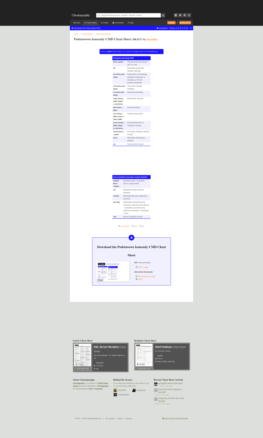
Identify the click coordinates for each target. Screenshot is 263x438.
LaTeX (140, 279)
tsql (97, 368)
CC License (109, 418)
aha (143, 226)
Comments (163, 28)
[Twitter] (180, 15)
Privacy (129, 418)
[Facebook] (176, 15)
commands (125, 226)
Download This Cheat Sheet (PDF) (87, 28)
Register (185, 23)
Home (77, 23)
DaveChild (122, 390)
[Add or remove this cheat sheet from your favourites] (191, 28)
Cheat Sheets (91, 23)
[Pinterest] (185, 15)
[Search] (163, 15)
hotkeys (164, 361)
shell (169, 361)
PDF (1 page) (143, 267)
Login (171, 23)
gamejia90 (163, 383)
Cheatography (78, 383)
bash (159, 361)
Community (119, 23)
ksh (173, 361)
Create (105, 23)
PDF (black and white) (146, 276)
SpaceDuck (141, 390)
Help (131, 23)
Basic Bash (178, 383)
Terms (120, 418)
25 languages (103, 386)
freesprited (99, 363)
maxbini (160, 355)
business (98, 389)
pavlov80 (162, 389)
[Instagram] (189, 15)
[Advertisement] (131, 5)
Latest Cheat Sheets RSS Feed (176, 418)
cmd (135, 226)
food (90, 389)
